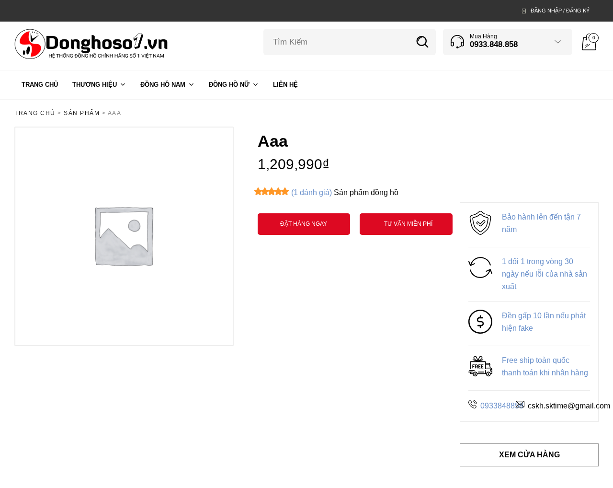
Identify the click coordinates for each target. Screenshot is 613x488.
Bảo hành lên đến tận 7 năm (541, 223)
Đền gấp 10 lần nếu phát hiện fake (544, 322)
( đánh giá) (311, 192)
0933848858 (501, 406)
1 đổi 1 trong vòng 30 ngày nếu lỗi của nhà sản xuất (544, 273)
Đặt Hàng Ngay (303, 224)
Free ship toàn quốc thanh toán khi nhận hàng (545, 366)
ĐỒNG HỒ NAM (162, 84)
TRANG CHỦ (40, 84)
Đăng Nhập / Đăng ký (560, 10)
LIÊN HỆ (285, 84)
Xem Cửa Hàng (529, 455)
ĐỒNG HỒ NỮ (229, 84)
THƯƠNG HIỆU (94, 84)
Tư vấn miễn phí (408, 224)
